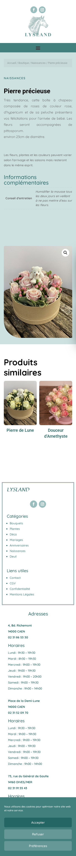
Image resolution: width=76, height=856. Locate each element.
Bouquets (16, 523)
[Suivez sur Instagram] (42, 9)
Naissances (38, 63)
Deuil (13, 556)
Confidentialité (20, 589)
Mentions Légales (22, 594)
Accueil (11, 63)
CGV (13, 583)
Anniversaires (19, 545)
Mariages (16, 540)
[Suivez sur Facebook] (33, 9)
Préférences (38, 846)
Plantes (15, 529)
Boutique (23, 63)
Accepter (38, 822)
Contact (15, 578)
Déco (13, 534)
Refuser (38, 834)
